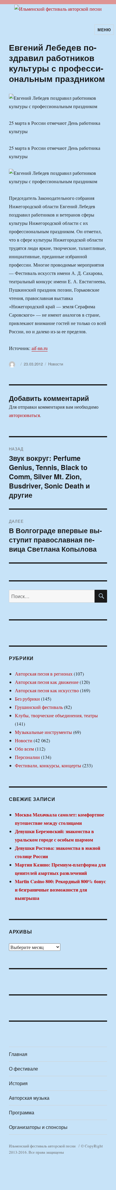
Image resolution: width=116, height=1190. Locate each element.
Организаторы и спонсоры (38, 1127)
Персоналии (27, 757)
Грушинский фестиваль (39, 707)
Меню (104, 29)
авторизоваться (24, 415)
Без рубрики (27, 699)
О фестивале (23, 1068)
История (18, 1083)
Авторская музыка (29, 1097)
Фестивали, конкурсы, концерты (48, 765)
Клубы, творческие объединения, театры (56, 715)
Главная (18, 1054)
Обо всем (24, 749)
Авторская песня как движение (47, 682)
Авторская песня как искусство (47, 690)
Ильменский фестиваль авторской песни (42, 1146)
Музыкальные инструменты (43, 732)
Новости (55, 364)
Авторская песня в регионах (44, 674)
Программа (21, 1112)
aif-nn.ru (40, 348)
